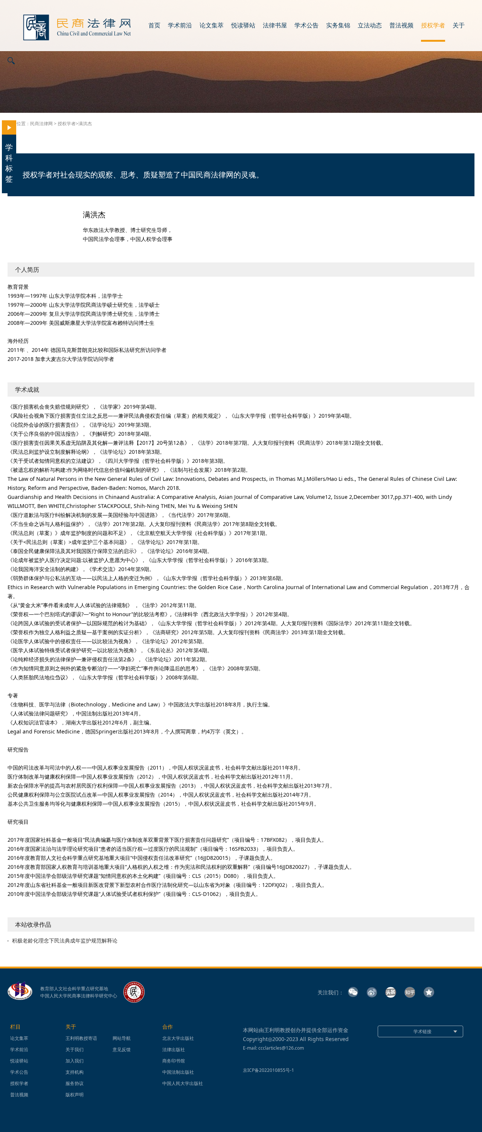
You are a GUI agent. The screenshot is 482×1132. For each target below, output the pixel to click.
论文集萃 (212, 25)
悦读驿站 (243, 25)
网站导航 (122, 1038)
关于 (459, 25)
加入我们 (75, 1061)
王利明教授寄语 (81, 1038)
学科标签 (9, 163)
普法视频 (401, 25)
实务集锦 (338, 25)
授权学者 (433, 25)
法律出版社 (173, 1049)
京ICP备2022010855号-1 (268, 1070)
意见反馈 (122, 1049)
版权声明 (75, 1094)
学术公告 (306, 25)
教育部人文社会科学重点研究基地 (74, 989)
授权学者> (68, 123)
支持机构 (75, 1072)
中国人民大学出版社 (182, 1083)
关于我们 (75, 1049)
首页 (154, 25)
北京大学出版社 (178, 1038)
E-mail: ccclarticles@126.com (273, 1048)
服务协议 (75, 1083)
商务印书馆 (173, 1061)
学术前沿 (180, 25)
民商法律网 (41, 123)
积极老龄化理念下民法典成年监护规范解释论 (64, 940)
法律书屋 (275, 25)
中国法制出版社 (178, 1072)
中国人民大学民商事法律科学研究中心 (78, 996)
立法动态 (370, 25)
